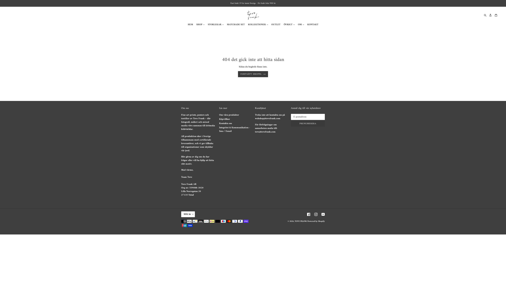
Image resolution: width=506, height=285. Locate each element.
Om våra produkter (229, 115)
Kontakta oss (225, 123)
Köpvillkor (224, 119)
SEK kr (187, 214)
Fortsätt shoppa (250, 74)
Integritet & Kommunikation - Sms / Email (234, 129)
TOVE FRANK (301, 221)
